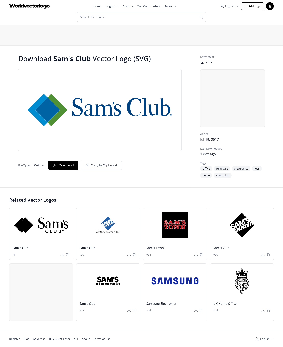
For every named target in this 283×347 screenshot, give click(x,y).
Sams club (222, 175)
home (206, 175)
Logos (110, 6)
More (168, 6)
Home (97, 6)
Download (66, 165)
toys (257, 168)
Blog (26, 339)
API (76, 339)
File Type (24, 165)
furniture (222, 168)
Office (206, 168)
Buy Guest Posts (59, 339)
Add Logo (254, 6)
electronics (241, 168)
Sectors (128, 6)
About (86, 339)
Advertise (39, 339)
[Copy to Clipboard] (67, 254)
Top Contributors (148, 6)
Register (14, 339)
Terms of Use (101, 339)
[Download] (62, 254)
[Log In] (270, 6)
